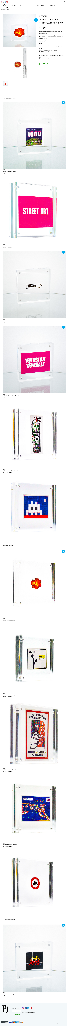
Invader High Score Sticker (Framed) (8, 171)
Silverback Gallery (5, 9)
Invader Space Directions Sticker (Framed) (9, 695)
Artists (42, 5)
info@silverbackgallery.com (18, 5)
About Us (52, 5)
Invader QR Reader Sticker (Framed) (8, 769)
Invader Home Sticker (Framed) (7, 545)
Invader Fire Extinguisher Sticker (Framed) (9, 470)
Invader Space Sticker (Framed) (7, 320)
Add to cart (45, 63)
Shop (47, 5)
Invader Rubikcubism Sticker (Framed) (9, 844)
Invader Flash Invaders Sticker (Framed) (9, 994)
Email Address (15, 1008)
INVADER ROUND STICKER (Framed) (8, 919)
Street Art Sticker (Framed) (6, 246)
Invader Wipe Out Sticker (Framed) (8, 620)
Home (38, 5)
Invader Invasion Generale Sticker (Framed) (10, 395)
